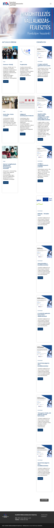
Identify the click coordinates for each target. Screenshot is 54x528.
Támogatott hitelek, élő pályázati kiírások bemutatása (44, 414)
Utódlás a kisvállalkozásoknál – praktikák (43, 165)
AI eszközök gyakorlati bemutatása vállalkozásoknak (44, 315)
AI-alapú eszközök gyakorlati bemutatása (44, 64)
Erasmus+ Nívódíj (8, 64)
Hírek (4, 61)
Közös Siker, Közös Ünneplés (8, 115)
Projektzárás (23, 64)
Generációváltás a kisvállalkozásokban (43, 264)
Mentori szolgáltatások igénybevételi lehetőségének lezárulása (9, 166)
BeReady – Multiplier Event (43, 214)
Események (40, 61)
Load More (44, 500)
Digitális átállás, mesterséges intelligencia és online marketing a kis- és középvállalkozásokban (44, 116)
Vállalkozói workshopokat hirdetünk (27, 115)
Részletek (6, 81)
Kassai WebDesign (34, 525)
